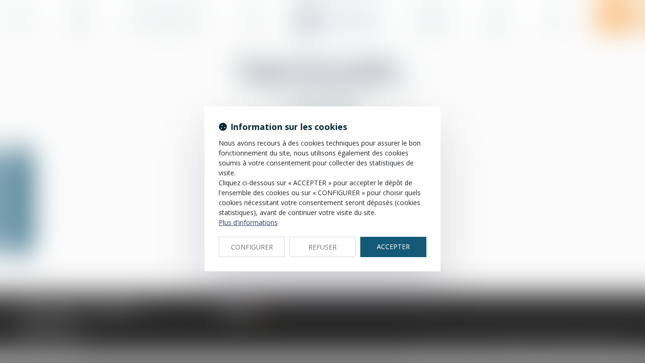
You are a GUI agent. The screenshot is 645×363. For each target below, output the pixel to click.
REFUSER (322, 246)
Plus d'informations (248, 222)
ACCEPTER (393, 246)
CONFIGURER (252, 246)
